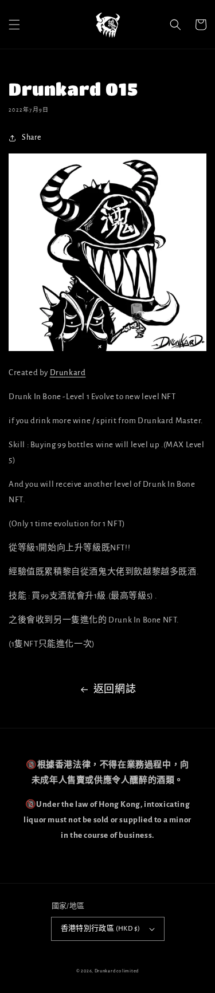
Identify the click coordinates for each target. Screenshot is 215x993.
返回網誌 (114, 689)
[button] (14, 24)
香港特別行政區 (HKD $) (100, 928)
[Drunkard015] (107, 348)
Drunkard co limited (117, 971)
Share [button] (31, 137)
